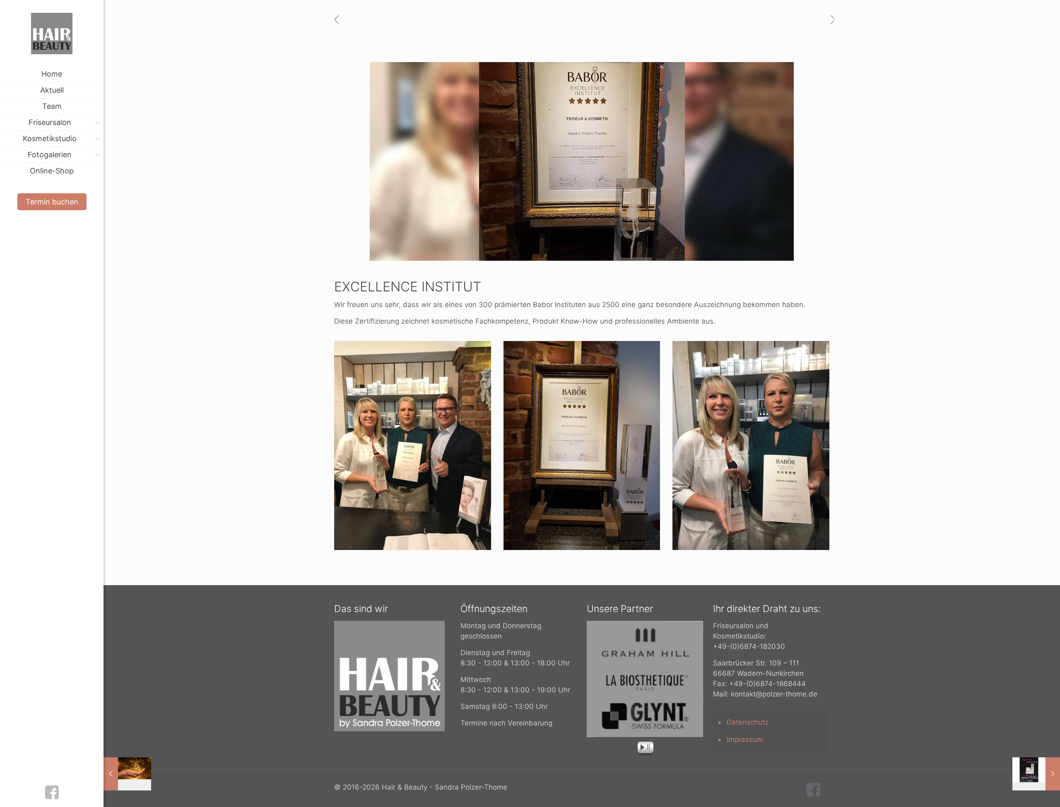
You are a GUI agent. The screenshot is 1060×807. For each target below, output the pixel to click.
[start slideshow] (640, 748)
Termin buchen (52, 201)
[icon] (52, 795)
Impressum (745, 739)
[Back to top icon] (1020, 790)
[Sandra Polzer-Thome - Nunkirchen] (52, 33)
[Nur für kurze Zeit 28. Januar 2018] (1036, 773)
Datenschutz (747, 722)
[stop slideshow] (650, 748)
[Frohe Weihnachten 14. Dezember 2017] (127, 773)
